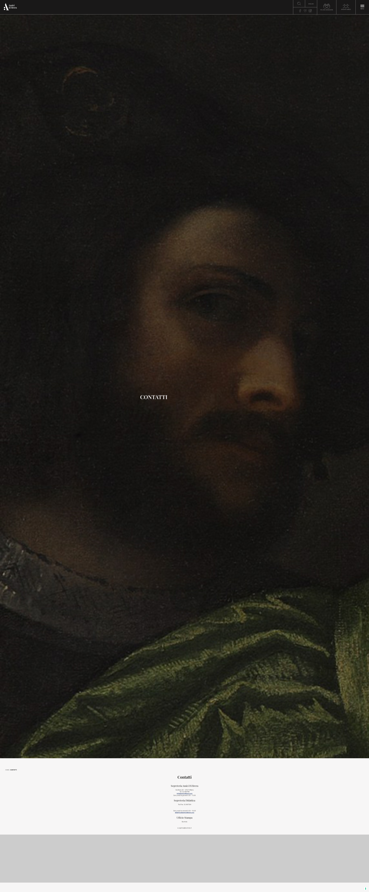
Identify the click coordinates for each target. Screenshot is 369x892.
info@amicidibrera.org (184, 793)
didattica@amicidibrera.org (184, 812)
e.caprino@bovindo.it (184, 828)
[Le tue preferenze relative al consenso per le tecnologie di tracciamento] (365, 888)
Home (7, 770)
